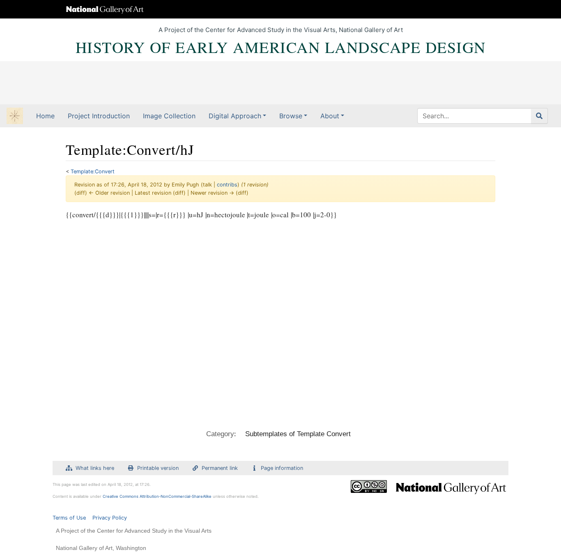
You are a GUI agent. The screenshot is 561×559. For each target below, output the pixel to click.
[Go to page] (539, 116)
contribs (227, 185)
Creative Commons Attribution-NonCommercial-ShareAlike (157, 496)
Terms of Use (69, 518)
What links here (95, 468)
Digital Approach (235, 116)
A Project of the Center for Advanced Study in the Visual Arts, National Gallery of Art (281, 30)
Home (45, 116)
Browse (290, 116)
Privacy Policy (109, 518)
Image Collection (169, 116)
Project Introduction (99, 116)
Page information (282, 468)
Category (220, 434)
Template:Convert (93, 171)
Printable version (158, 468)
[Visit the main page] (15, 117)
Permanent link (220, 468)
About (329, 116)
